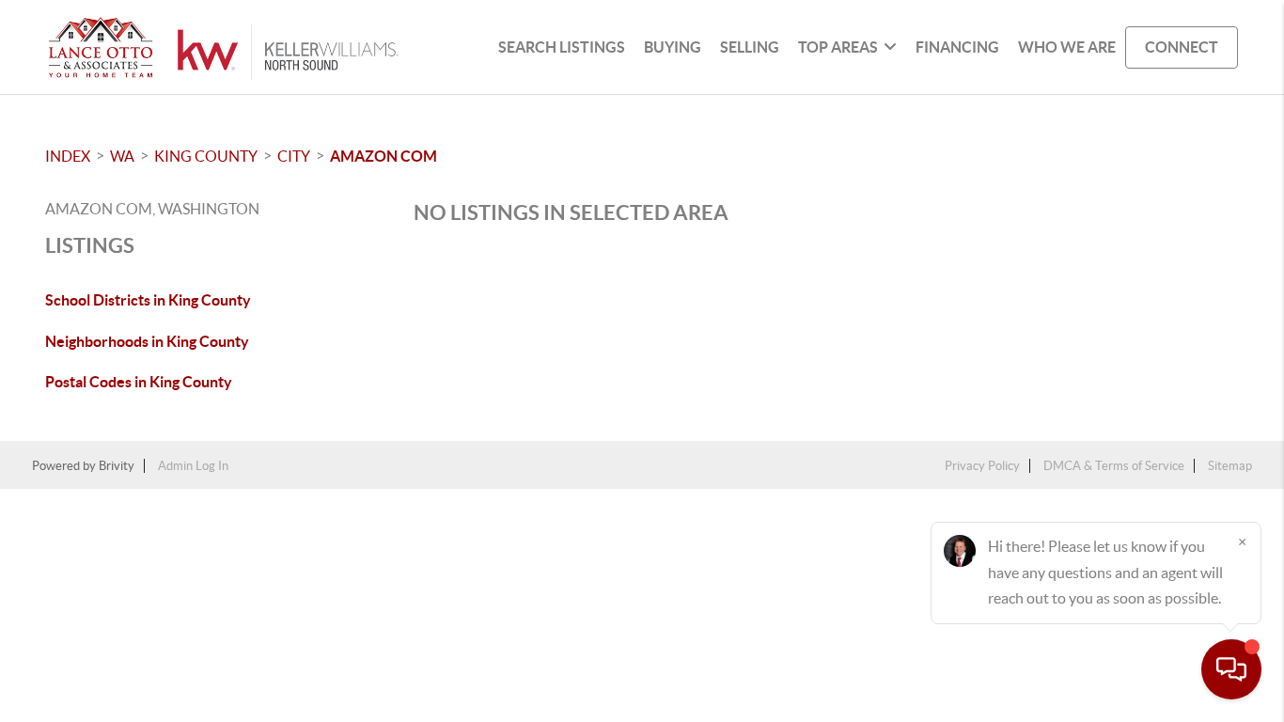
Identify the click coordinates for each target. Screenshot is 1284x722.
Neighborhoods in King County (147, 341)
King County (206, 156)
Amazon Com (383, 156)
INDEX (67, 156)
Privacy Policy (982, 466)
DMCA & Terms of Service (1113, 466)
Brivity (116, 466)
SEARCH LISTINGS (561, 47)
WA (122, 156)
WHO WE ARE (1067, 47)
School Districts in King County (148, 299)
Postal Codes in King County (138, 381)
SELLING (749, 47)
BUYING (672, 47)
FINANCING (957, 47)
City (293, 156)
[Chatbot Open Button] (1231, 669)
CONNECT (1181, 47)
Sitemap (1230, 466)
